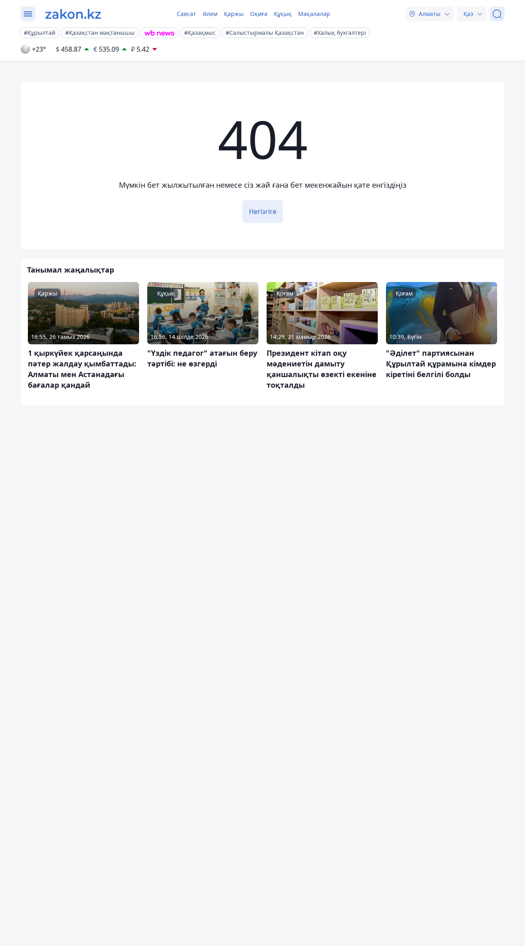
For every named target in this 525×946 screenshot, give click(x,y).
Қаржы (234, 14)
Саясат (186, 14)
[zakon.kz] (73, 14)
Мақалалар (314, 14)
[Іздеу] (497, 14)
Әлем (210, 14)
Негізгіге (262, 211)
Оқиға (258, 14)
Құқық (283, 14)
